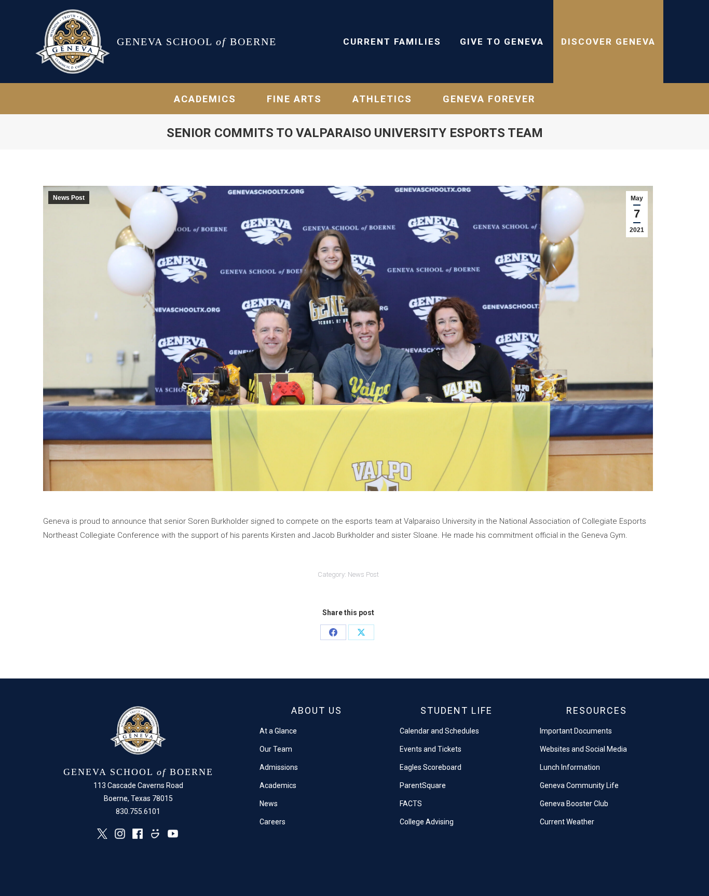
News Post (69, 197)
